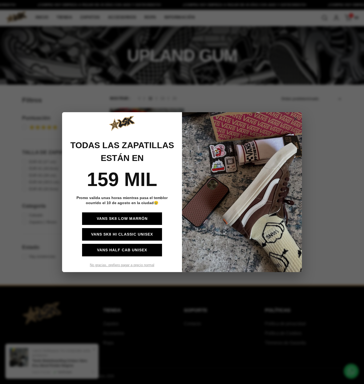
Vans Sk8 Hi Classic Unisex (122, 234)
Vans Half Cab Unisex (122, 250)
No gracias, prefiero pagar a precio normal (122, 265)
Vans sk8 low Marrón (122, 218)
